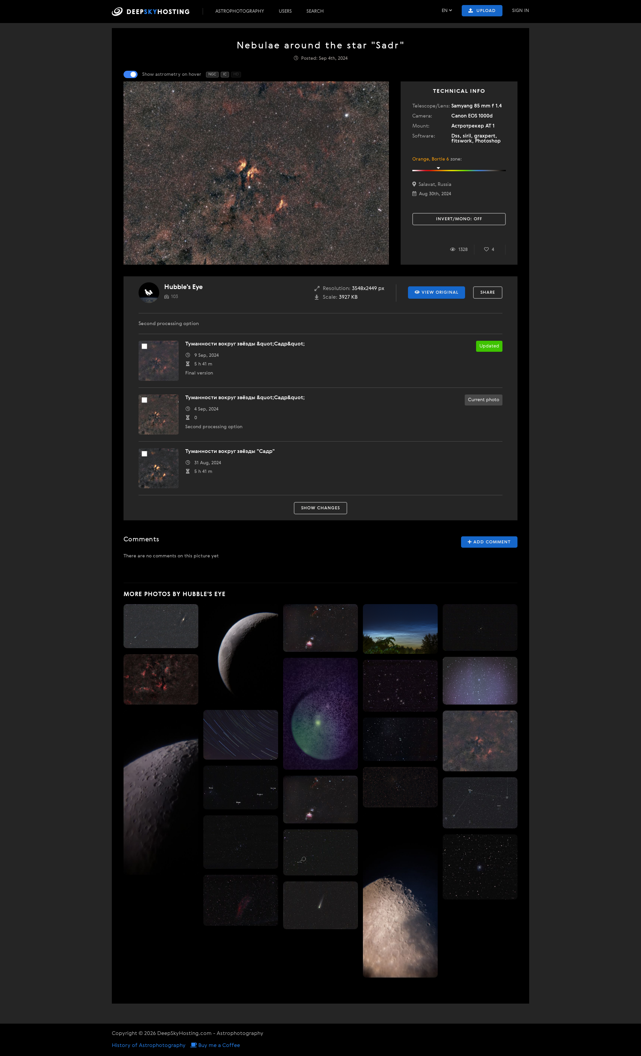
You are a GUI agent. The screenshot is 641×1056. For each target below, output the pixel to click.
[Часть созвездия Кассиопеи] (480, 802)
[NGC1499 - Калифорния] (240, 900)
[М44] (480, 627)
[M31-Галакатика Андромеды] (320, 714)
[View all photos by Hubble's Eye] (149, 292)
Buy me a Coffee (218, 1045)
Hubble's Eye (183, 287)
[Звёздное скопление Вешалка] (400, 787)
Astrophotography (239, 11)
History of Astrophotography (149, 1045)
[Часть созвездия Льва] (320, 852)
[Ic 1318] (161, 679)
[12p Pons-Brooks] (320, 905)
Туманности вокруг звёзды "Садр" (230, 451)
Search (315, 11)
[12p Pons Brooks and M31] (161, 626)
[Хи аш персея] (240, 842)
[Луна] (161, 793)
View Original (439, 292)
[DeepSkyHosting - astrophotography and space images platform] (156, 11)
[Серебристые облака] (400, 629)
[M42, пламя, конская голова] (320, 628)
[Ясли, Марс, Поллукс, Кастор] (240, 788)
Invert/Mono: (459, 219)
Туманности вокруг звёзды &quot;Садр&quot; (245, 344)
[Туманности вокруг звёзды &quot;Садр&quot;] (480, 741)
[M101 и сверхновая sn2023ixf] (400, 739)
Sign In (520, 10)
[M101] (480, 866)
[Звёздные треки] (240, 735)
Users (285, 11)
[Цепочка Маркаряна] (400, 686)
